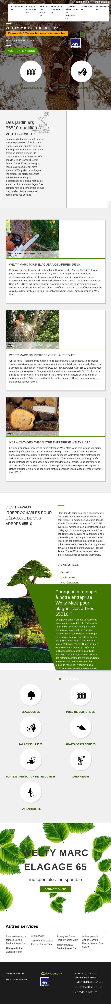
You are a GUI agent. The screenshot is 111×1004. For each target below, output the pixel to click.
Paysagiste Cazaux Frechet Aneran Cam (67, 938)
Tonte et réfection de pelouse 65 (71, 12)
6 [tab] (74, 679)
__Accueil (63, 572)
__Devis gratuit (66, 577)
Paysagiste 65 (102, 8)
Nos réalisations (21, 51)
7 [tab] (77, 679)
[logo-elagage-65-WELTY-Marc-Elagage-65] (5, 13)
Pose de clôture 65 (31, 9)
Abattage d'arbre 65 (56, 9)
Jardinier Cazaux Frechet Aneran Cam (67, 947)
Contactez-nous (55, 889)
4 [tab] (67, 679)
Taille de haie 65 (43, 11)
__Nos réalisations (68, 582)
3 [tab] (63, 679)
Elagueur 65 (17, 8)
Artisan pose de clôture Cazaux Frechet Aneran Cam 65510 (92, 941)
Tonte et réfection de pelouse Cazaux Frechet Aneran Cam (16, 940)
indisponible (82, 1)
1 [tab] (57, 679)
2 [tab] (60, 679)
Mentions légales (90, 981)
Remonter (103, 993)
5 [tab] (70, 679)
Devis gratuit (87, 992)
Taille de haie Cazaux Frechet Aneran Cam (42, 942)
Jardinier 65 (86, 8)
